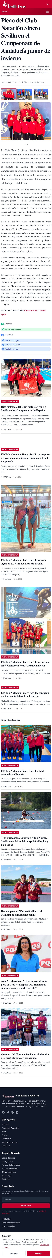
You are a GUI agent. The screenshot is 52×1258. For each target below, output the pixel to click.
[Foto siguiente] (46, 121)
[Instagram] (12, 1112)
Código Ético (7, 1161)
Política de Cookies (10, 1168)
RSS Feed (6, 1145)
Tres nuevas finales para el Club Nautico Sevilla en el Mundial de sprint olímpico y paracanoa (24, 841)
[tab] (8, 94)
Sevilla (4, 1135)
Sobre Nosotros (8, 1158)
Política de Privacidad (11, 1165)
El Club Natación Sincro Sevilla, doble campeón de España (23, 772)
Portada (5, 1124)
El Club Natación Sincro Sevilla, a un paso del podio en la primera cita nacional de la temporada (25, 457)
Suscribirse (26, 1205)
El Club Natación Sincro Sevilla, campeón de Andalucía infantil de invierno (25, 694)
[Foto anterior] (5, 121)
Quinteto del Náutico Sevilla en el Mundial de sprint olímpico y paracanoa (25, 1056)
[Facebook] (3, 1112)
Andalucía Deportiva (10, 1128)
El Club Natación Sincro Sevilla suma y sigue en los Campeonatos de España (23, 562)
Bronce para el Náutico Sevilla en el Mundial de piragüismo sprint (21, 913)
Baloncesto (6, 1138)
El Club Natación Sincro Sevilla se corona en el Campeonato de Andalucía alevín (25, 664)
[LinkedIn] (17, 1112)
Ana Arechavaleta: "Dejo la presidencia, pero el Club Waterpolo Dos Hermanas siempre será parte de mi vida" (24, 984)
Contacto (5, 1179)
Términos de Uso (9, 1172)
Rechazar (14, 1253)
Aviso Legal (6, 1175)
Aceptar (38, 1253)
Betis (4, 1131)
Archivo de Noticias (10, 1142)
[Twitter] (8, 1112)
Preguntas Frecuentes (11, 1222)
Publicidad (6, 1219)
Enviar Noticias (8, 1226)
